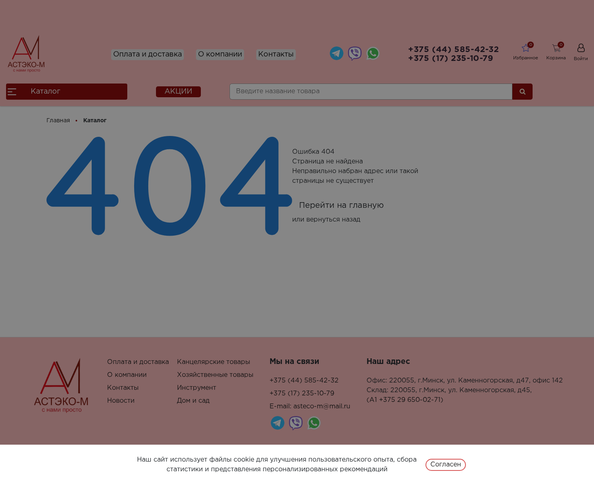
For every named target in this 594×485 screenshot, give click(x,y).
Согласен (445, 465)
